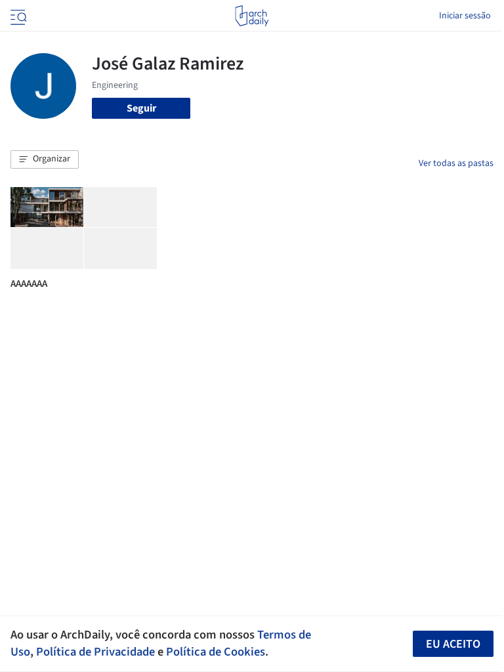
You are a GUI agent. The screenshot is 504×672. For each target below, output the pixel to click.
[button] (44, 159)
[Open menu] (17, 16)
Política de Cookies (215, 651)
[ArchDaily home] (251, 15)
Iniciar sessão (465, 15)
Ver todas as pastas (456, 163)
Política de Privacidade (95, 651)
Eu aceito (453, 644)
